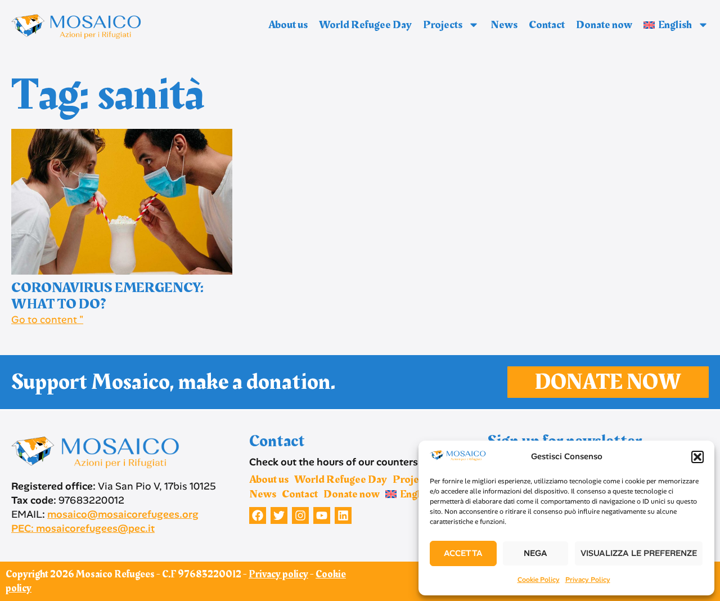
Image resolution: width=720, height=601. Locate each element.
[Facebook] (257, 515)
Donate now (604, 24)
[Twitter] (279, 515)
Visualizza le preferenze (638, 553)
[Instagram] (300, 515)
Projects (442, 24)
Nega (535, 553)
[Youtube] (321, 515)
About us (288, 24)
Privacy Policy (587, 579)
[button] (697, 457)
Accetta (463, 553)
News (504, 24)
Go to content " (47, 319)
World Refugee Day (365, 24)
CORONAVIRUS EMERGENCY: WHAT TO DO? (107, 296)
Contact (547, 24)
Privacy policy (278, 574)
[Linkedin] (343, 515)
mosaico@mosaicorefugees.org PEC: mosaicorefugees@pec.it (105, 521)
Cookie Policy (539, 579)
